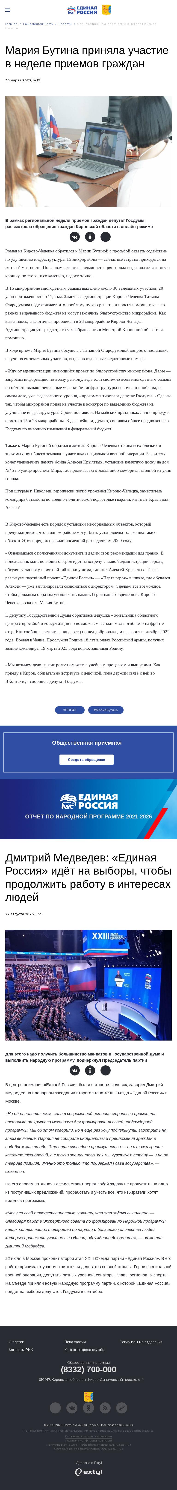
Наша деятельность (38, 24)
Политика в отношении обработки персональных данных (88, 1444)
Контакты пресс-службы (84, 1350)
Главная (11, 24)
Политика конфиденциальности (88, 1440)
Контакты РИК (21, 1350)
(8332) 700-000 (88, 1369)
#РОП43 (70, 710)
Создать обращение (86, 760)
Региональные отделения (141, 1342)
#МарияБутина (106, 710)
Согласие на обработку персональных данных (88, 1448)
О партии (16, 1342)
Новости (65, 24)
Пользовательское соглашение (88, 1436)
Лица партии (75, 1342)
